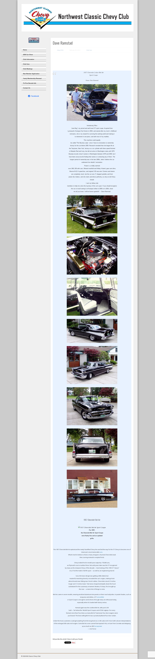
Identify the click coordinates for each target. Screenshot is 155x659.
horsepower (98, 626)
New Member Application (31, 74)
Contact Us (26, 88)
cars (101, 552)
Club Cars (89, 50)
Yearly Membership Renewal (32, 78)
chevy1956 (60, 50)
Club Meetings (27, 69)
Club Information (28, 59)
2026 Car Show (28, 54)
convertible (100, 597)
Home (25, 50)
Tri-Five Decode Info (29, 83)
